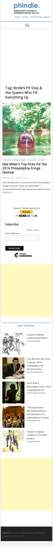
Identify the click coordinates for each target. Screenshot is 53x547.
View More (7, 192)
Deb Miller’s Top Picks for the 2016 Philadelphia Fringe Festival (24, 168)
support (47, 16)
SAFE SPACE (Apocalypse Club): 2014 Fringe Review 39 (39, 386)
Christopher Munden (37, 393)
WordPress (38, 533)
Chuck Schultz (34, 341)
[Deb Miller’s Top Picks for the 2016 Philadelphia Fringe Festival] (26, 128)
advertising (36, 16)
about (17, 16)
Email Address (12, 233)
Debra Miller (9, 178)
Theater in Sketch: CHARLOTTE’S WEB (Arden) (37, 435)
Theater (41, 159)
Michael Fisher (35, 420)
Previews (32, 159)
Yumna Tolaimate (35, 372)
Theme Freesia (27, 533)
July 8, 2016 (23, 178)
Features (6, 159)
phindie (6, 533)
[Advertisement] (26, 54)
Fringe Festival (19, 159)
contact (25, 16)
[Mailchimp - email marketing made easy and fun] (23, 257)
